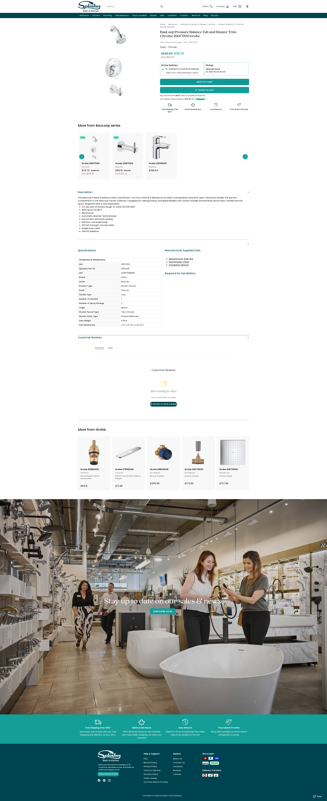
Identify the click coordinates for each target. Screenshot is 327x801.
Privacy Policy (150, 766)
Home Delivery (169, 65)
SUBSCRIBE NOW (162, 611)
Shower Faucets (167, 27)
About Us (196, 15)
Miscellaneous (122, 15)
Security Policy (151, 774)
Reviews (177, 770)
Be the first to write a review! (163, 404)
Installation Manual (179, 265)
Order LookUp (150, 778)
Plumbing (107, 15)
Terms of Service (152, 770)
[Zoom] (115, 60)
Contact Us (179, 762)
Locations (172, 15)
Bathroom (84, 15)
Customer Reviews (90, 337)
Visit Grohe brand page (171, 42)
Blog (206, 15)
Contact (184, 15)
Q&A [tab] (110, 347)
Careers (177, 774)
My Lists (214, 15)
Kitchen (96, 15)
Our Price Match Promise (156, 782)
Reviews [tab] (99, 347)
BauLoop (103, 125)
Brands (153, 15)
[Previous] (81, 156)
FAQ (146, 758)
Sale (162, 15)
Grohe (101, 429)
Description (85, 192)
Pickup (209, 65)
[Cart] (246, 6)
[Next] (245, 156)
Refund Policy (150, 762)
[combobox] (135, 6)
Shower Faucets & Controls (230, 24)
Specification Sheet (179, 261)
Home (162, 24)
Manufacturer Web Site (181, 258)
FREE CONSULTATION (108, 774)
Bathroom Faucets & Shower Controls (198, 24)
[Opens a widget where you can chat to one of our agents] (317, 796)
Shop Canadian (139, 15)
